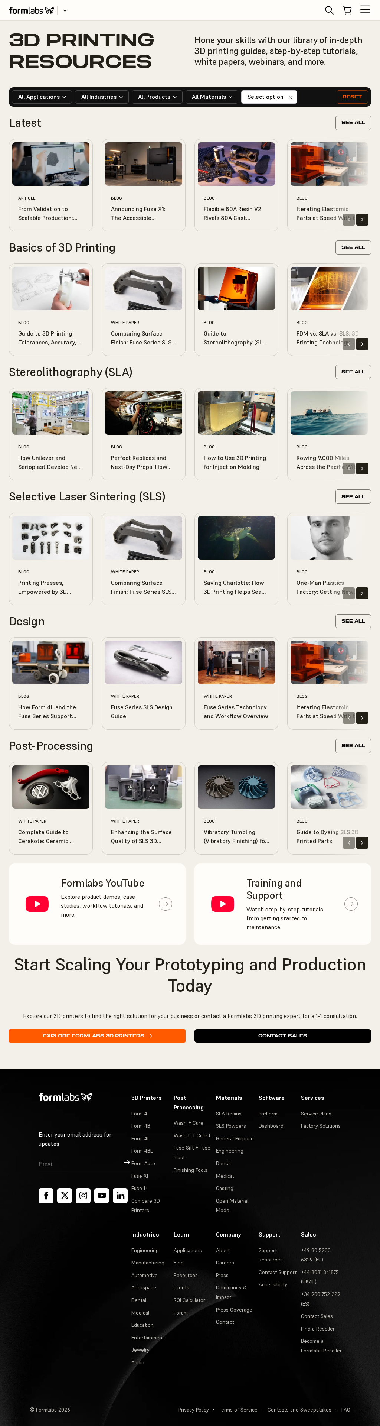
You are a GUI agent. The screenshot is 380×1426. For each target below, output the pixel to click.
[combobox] (42, 97)
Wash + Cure (188, 1122)
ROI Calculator (189, 1300)
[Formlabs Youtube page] (101, 1195)
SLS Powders (231, 1125)
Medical (225, 1176)
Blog (179, 1262)
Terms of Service (238, 1409)
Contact (225, 1322)
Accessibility (273, 1284)
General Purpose (235, 1138)
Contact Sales (282, 1035)
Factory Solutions (321, 1125)
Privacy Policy (193, 1409)
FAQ (345, 1409)
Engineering (229, 1150)
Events (181, 1287)
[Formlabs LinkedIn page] (120, 1195)
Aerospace (143, 1287)
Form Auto (143, 1163)
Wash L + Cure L (193, 1135)
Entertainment (147, 1337)
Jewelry (140, 1349)
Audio (137, 1362)
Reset (352, 97)
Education (142, 1325)
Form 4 (139, 1113)
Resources (186, 1275)
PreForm (268, 1113)
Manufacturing (147, 1262)
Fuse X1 (139, 1176)
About (223, 1250)
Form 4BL (142, 1150)
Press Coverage (234, 1309)
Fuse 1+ (139, 1188)
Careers (225, 1262)
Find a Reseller (318, 1328)
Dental (223, 1163)
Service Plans (316, 1113)
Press (222, 1275)
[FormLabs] (31, 10)
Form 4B (140, 1125)
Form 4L (140, 1138)
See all (353, 122)
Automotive (144, 1275)
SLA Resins (229, 1113)
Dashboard (271, 1125)
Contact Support (278, 1272)
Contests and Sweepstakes (299, 1409)
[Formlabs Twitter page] (64, 1195)
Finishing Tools (190, 1170)
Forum (181, 1312)
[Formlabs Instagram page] (83, 1195)
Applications (188, 1250)
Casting (224, 1188)
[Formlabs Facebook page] (46, 1195)
